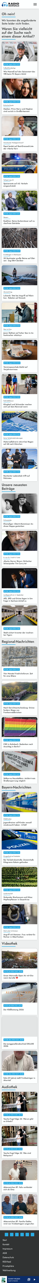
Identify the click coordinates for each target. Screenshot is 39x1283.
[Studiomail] (27, 1234)
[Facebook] (11, 1234)
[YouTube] (22, 1234)
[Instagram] (17, 1234)
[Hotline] (32, 1234)
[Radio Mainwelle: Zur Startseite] (17, 4)
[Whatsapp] (6, 1234)
